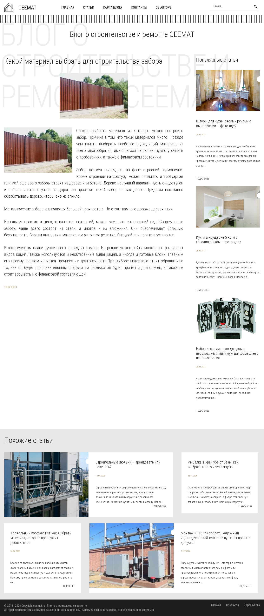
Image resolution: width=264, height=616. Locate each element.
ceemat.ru (39, 605)
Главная (67, 7)
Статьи (88, 7)
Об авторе (163, 7)
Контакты (139, 7)
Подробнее (202, 178)
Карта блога (112, 7)
